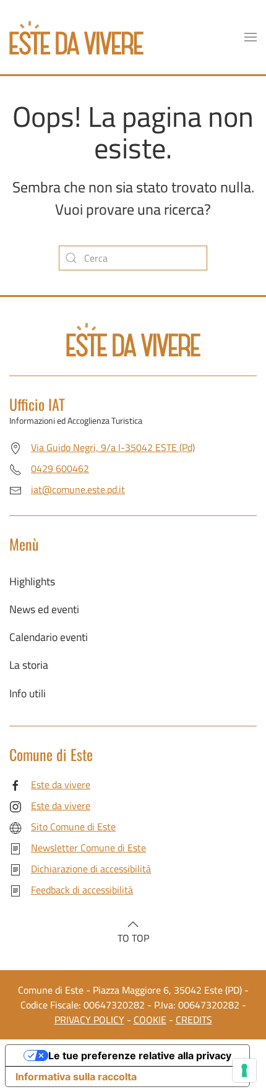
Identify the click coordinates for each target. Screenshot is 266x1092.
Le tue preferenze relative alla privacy (139, 1055)
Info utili (27, 693)
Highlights (32, 581)
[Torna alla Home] (76, 37)
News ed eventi (44, 609)
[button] (250, 37)
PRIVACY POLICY (89, 1019)
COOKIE (150, 1019)
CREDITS (194, 1019)
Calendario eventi (48, 637)
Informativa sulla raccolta (76, 1076)
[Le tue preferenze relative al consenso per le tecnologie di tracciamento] (244, 1070)
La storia (28, 665)
